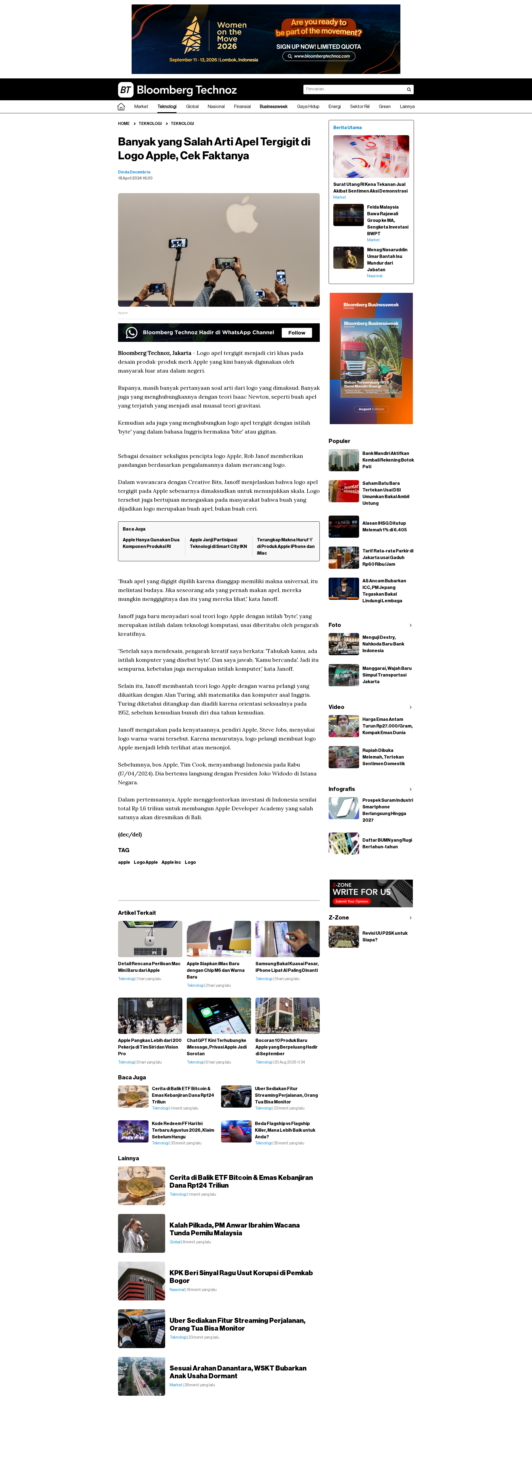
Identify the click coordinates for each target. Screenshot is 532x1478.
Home (124, 124)
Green (385, 106)
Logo (190, 862)
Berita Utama (347, 127)
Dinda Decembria (134, 172)
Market (141, 106)
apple (124, 862)
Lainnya (407, 106)
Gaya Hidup (308, 106)
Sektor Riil (360, 106)
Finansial (242, 106)
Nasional (216, 106)
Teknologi (167, 106)
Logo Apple (146, 862)
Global (192, 106)
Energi (335, 106)
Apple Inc (171, 862)
